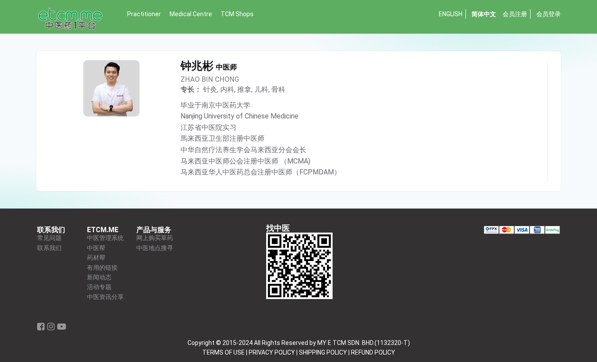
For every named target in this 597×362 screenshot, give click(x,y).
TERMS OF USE (223, 352)
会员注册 (515, 13)
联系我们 (49, 248)
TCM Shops (237, 13)
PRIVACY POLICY (272, 352)
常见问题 (49, 238)
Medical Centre (191, 13)
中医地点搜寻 (154, 248)
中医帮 (96, 248)
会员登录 (548, 13)
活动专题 (99, 287)
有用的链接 (102, 268)
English (450, 13)
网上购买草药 (154, 238)
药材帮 (96, 257)
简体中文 (484, 13)
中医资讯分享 (105, 297)
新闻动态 (99, 277)
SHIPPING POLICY (323, 352)
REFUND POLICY (373, 352)
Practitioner (144, 13)
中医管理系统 (105, 238)
